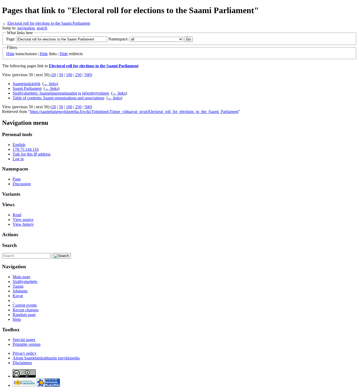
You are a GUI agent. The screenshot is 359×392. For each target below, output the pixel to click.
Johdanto (20, 291)
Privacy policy (25, 353)
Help (17, 319)
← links (50, 83)
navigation (26, 28)
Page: (11, 39)
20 (54, 75)
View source (23, 219)
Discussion (22, 184)
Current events (25, 305)
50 (61, 75)
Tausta (18, 286)
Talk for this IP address (31, 154)
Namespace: (118, 39)
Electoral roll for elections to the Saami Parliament (48, 23)
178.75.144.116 (26, 149)
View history (23, 224)
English (19, 144)
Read (17, 215)
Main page (21, 277)
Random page (24, 314)
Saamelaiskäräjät (26, 83)
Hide (10, 53)
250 (78, 75)
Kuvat (18, 295)
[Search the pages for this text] (61, 256)
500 (87, 75)
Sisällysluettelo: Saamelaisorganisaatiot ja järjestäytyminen (61, 93)
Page (17, 179)
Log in (18, 159)
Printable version (26, 344)
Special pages (24, 339)
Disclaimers (22, 362)
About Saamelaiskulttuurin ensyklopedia (46, 358)
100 (69, 75)
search (42, 28)
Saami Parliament (27, 88)
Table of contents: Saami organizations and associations (58, 98)
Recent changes (26, 310)
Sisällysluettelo (25, 281)
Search (9, 245)
